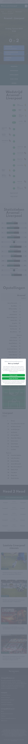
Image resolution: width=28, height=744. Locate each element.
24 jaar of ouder (13, 375)
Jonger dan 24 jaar (13, 378)
